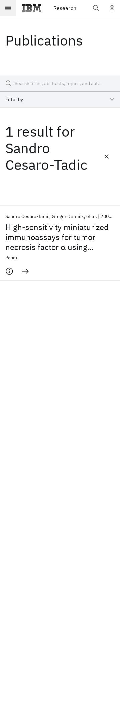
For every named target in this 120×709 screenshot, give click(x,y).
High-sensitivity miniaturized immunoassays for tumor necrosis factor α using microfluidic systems (57, 237)
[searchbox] (60, 83)
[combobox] (60, 99)
